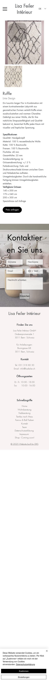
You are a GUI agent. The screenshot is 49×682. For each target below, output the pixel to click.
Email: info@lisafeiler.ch (24, 368)
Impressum (25, 434)
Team (24, 427)
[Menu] (5, 8)
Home (24, 406)
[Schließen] (45, 652)
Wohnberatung (24, 409)
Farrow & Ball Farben (24, 420)
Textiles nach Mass (24, 416)
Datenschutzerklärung (24, 430)
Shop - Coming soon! (24, 437)
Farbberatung (24, 413)
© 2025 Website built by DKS (24, 443)
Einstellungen (24, 677)
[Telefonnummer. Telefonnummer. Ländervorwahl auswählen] (30, 271)
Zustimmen (24, 671)
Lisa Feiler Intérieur (24, 9)
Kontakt (24, 359)
